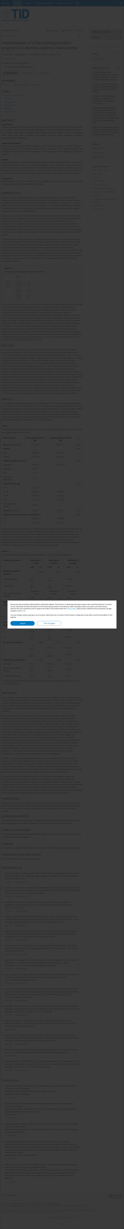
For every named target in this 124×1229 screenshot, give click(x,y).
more (23, 611)
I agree (22, 623)
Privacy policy (71, 609)
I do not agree (49, 623)
